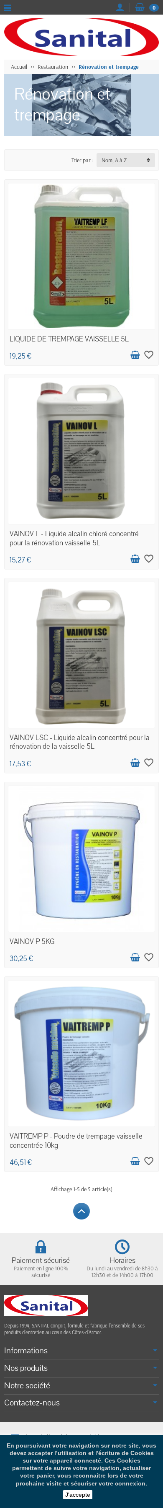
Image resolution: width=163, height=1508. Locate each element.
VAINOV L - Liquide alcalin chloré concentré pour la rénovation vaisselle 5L (74, 538)
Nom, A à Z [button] (114, 160)
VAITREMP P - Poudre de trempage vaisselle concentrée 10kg (76, 1141)
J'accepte (77, 1494)
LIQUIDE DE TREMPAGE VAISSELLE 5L (69, 339)
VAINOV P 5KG (32, 941)
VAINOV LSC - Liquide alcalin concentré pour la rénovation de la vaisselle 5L (80, 742)
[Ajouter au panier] (135, 355)
